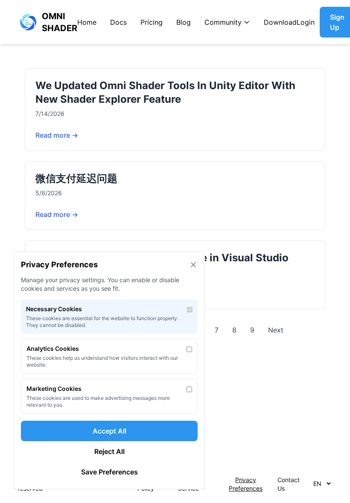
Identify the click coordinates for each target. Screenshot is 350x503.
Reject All (109, 451)
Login (306, 22)
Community (223, 22)
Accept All (109, 431)
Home (86, 22)
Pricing (151, 22)
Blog (183, 22)
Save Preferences (109, 472)
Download (280, 22)
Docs (118, 22)
